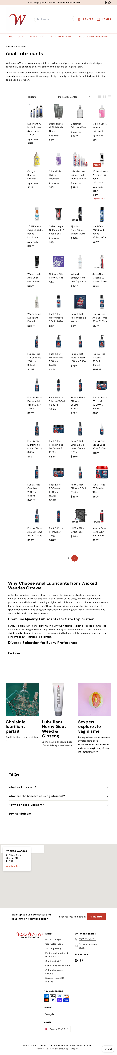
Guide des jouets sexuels (54, 972)
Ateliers (36, 36)
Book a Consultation (93, 36)
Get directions (13, 866)
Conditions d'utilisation (57, 965)
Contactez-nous (54, 943)
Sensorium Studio (62, 36)
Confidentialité (53, 961)
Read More (14, 652)
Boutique (15, 36)
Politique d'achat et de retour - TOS (57, 955)
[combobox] (54, 19)
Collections (22, 46)
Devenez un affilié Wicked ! (54, 980)
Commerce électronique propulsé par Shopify (57, 1049)
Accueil (9, 46)
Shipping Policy (53, 948)
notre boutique (53, 939)
